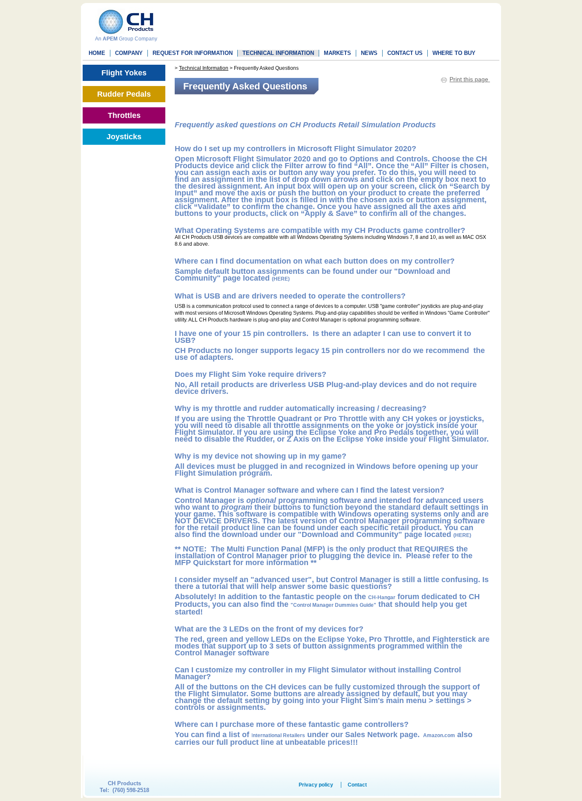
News (369, 53)
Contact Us (405, 53)
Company (129, 53)
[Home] (124, 19)
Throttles (124, 115)
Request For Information (193, 53)
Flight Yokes (124, 73)
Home (97, 53)
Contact (357, 785)
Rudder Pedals (124, 94)
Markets (337, 53)
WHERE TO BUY (453, 53)
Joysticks (124, 137)
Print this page (469, 79)
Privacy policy (316, 785)
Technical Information (278, 53)
